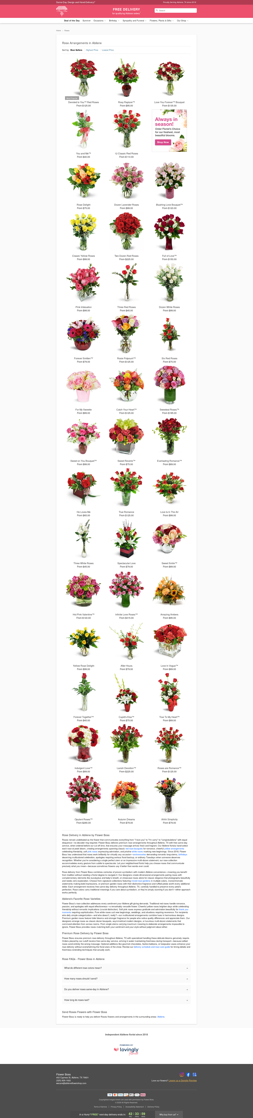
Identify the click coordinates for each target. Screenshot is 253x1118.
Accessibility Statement (134, 1107)
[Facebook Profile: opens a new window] (188, 1074)
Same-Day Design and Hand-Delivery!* (75, 2)
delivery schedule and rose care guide (152, 946)
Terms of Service (100, 1107)
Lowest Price (108, 49)
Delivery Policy (153, 1107)
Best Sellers (76, 49)
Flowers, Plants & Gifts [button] (161, 20)
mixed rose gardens (140, 880)
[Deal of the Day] (169, 130)
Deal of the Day (72, 20)
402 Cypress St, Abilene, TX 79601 (72, 1077)
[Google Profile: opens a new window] (195, 1074)
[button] (245, 1105)
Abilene (160, 1016)
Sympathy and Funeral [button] (134, 20)
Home (58, 30)
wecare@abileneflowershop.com (71, 1083)
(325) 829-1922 (63, 1080)
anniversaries (139, 854)
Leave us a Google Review (183, 1080)
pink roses (93, 851)
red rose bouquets (134, 848)
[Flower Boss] (77, 11)
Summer (87, 20)
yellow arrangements (174, 848)
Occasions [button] (99, 20)
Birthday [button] (113, 20)
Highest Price (92, 49)
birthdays (182, 854)
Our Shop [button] (182, 20)
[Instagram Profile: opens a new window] (182, 1074)
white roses (137, 851)
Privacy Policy (116, 1107)
